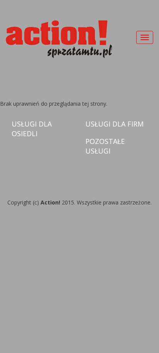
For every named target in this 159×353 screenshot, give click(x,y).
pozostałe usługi (105, 146)
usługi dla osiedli (32, 128)
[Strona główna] (59, 39)
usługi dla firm (114, 123)
